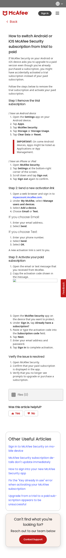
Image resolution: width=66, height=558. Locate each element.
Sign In (45, 13)
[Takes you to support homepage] (16, 13)
